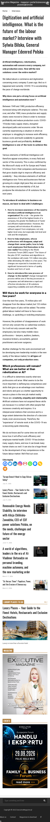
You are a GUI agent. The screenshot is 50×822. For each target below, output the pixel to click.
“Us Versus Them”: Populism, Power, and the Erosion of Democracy (17, 583)
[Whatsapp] (30, 463)
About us (3, 817)
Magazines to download (28, 817)
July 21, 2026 (7, 484)
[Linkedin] (15, 463)
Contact (13, 817)
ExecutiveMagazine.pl (24, 810)
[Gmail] (25, 463)
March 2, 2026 (7, 588)
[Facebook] (5, 463)
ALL (45, 602)
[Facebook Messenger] (35, 463)
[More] (5, 468)
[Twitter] (10, 463)
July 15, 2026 (7, 500)
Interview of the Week (40, 508)
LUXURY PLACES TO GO (13, 602)
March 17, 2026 (8, 576)
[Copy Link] (40, 463)
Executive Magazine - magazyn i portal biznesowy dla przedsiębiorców (25, 3)
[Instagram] (20, 463)
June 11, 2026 (7, 543)
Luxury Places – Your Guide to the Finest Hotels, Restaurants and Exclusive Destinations (16, 493)
